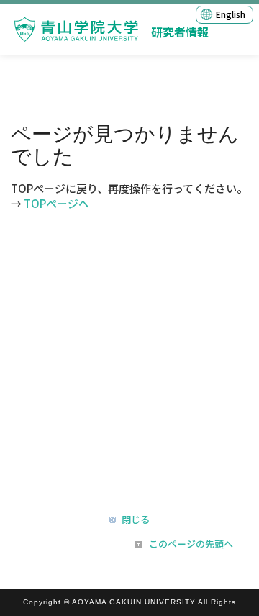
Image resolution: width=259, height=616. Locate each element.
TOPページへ (56, 203)
